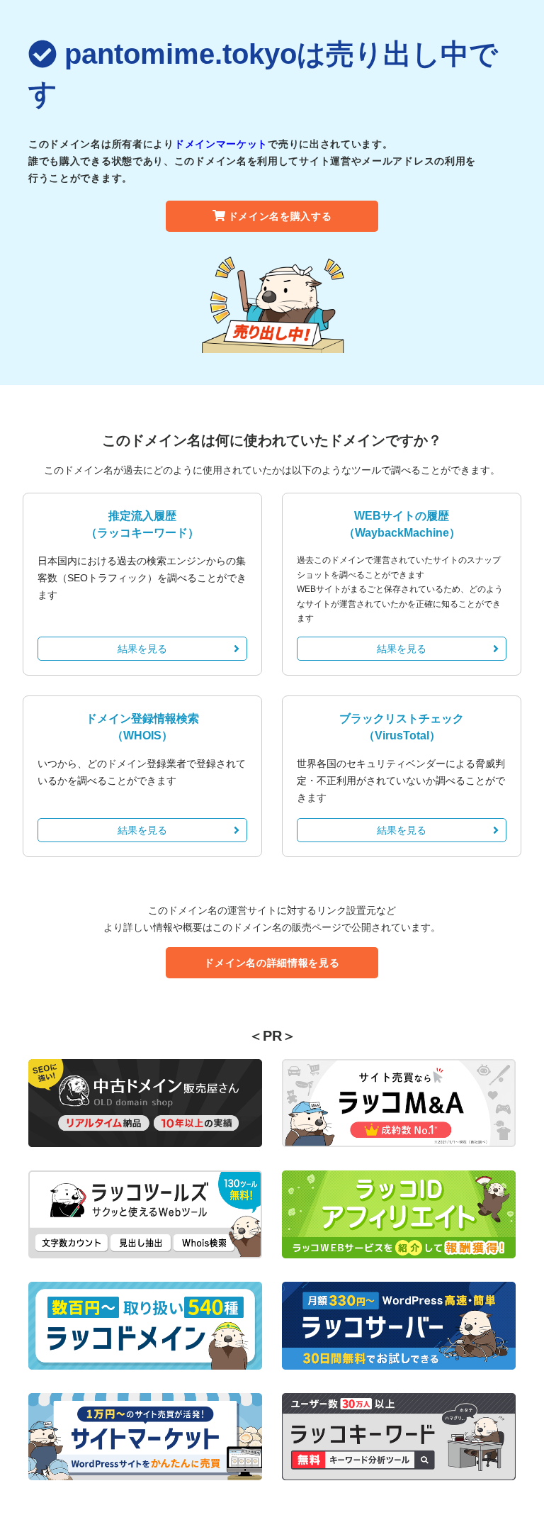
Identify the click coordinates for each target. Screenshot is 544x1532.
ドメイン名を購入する (280, 216)
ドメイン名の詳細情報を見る (271, 962)
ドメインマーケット (221, 144)
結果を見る (142, 648)
